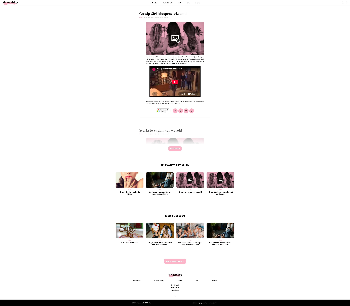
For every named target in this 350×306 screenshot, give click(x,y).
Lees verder (175, 149)
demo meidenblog (163, 17)
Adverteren (196, 303)
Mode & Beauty (168, 3)
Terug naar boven (174, 261)
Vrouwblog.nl (175, 288)
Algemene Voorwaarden (206, 303)
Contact (215, 303)
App (191, 110)
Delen (175, 110)
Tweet (180, 110)
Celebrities (154, 3)
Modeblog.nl (175, 285)
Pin (186, 110)
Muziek (197, 3)
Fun (188, 3)
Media (180, 3)
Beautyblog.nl (175, 290)
